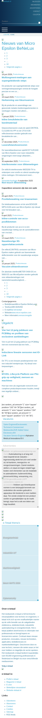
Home (4, 9)
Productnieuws (9, 12)
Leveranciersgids (10, 27)
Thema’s (5, 23)
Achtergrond (8, 16)
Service (5, 30)
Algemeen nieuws (10, 19)
